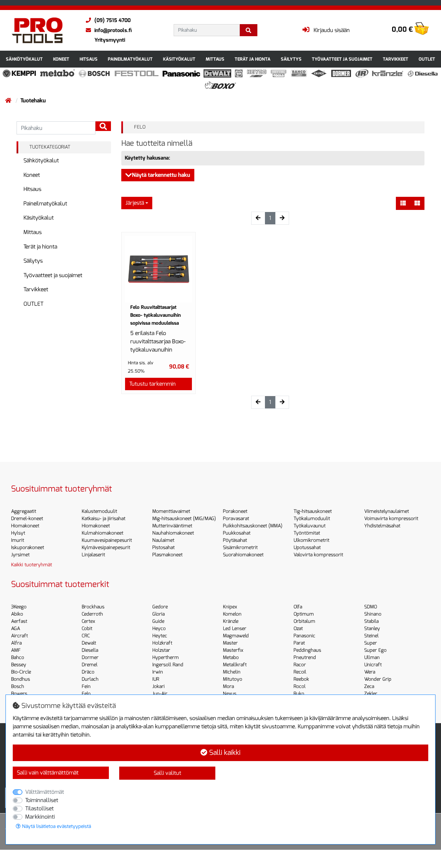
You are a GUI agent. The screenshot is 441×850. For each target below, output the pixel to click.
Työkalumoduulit (312, 518)
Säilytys (291, 59)
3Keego (19, 607)
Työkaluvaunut (310, 526)
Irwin (157, 672)
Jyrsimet (20, 555)
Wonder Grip (377, 679)
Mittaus (215, 59)
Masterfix (233, 650)
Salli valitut (167, 773)
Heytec (159, 636)
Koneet (61, 59)
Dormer (90, 657)
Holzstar (161, 650)
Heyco (159, 628)
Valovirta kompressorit (318, 555)
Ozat (298, 628)
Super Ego (375, 650)
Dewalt (89, 643)
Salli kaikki (223, 752)
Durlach (90, 679)
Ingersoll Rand (167, 664)
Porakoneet (235, 511)
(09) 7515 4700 (112, 20)
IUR (155, 679)
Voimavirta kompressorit (391, 518)
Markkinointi (40, 816)
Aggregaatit (23, 511)
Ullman (372, 657)
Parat (299, 643)
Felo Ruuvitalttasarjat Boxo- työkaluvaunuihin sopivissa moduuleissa (155, 315)
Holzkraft (162, 643)
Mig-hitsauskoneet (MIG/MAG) (184, 518)
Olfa (298, 607)
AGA (15, 628)
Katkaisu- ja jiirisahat (103, 518)
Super (370, 643)
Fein (86, 686)
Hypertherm (165, 657)
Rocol (300, 686)
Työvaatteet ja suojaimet (342, 59)
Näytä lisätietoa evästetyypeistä (56, 826)
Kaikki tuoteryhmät (31, 564)
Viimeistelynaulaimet (386, 511)
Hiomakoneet (25, 526)
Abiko (17, 614)
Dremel (90, 664)
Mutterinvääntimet (172, 526)
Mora (228, 686)
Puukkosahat (236, 533)
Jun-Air (159, 693)
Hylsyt (18, 533)
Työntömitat (307, 533)
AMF (16, 650)
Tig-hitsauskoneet (313, 511)
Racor (300, 664)
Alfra (16, 643)
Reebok (301, 679)
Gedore (160, 607)
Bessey (18, 664)
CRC (86, 636)
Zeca (369, 686)
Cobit (87, 628)
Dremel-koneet (27, 518)
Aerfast (19, 621)
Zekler (370, 693)
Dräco (88, 672)
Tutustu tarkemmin (152, 383)
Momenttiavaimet (171, 511)
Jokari (158, 686)
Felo (86, 693)
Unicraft (373, 664)
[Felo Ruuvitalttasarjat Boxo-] (158, 269)
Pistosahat (163, 547)
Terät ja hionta (252, 59)
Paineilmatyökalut (130, 59)
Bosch (17, 686)
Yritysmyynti (109, 40)
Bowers (19, 693)
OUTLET (427, 59)
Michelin (231, 672)
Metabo (231, 657)
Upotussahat (307, 547)
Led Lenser (234, 628)
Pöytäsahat (235, 540)
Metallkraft (235, 664)
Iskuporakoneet (27, 547)
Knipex (230, 607)
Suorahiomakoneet (243, 555)
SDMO (370, 607)
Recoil (300, 672)
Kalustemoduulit (99, 511)
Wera (369, 672)
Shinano (372, 614)
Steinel (371, 636)
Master (230, 643)
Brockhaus (93, 607)
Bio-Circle (21, 672)
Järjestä (134, 202)
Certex (88, 621)
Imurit (17, 540)
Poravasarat (236, 518)
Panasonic (304, 636)
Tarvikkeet (395, 59)
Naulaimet (163, 540)
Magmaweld (236, 636)
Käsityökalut (179, 59)
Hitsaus (89, 59)
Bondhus (20, 679)
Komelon (232, 614)
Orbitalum (304, 621)
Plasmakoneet (167, 555)
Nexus (229, 693)
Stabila (371, 621)
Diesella (90, 650)
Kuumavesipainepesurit (107, 540)
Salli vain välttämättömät (48, 772)
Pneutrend (305, 657)
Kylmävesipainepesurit (106, 547)
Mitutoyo (232, 679)
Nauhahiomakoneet (173, 533)
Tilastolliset (39, 808)
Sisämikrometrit (240, 547)
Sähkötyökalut (24, 59)
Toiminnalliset (41, 800)
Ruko (299, 693)
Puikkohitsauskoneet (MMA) (253, 526)
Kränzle (230, 621)
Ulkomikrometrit (311, 540)
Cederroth (92, 614)
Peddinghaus (307, 650)
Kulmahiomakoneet (102, 533)
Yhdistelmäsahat (382, 526)
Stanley (372, 628)
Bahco (17, 657)
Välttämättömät (44, 792)
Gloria (158, 614)
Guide (158, 621)
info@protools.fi (113, 30)
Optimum (304, 614)
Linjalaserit (93, 555)
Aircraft (19, 636)
